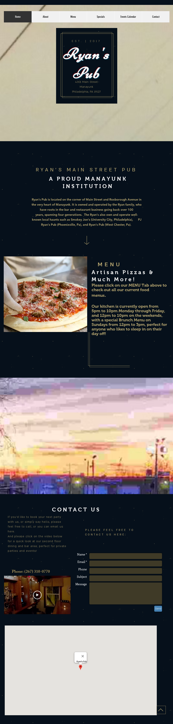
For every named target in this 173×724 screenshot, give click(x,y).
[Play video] (37, 595)
